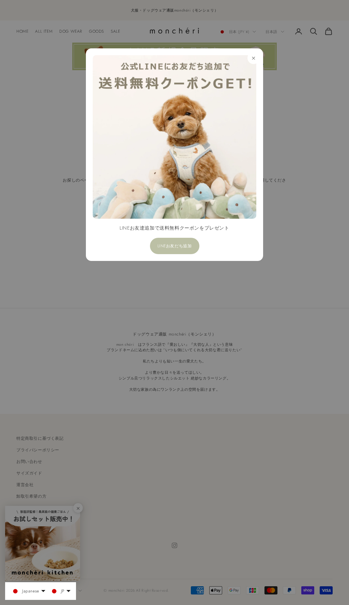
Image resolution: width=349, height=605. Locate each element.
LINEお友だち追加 (174, 246)
